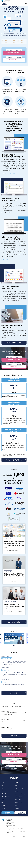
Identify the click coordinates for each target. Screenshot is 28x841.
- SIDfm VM (3, 793)
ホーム (2, 782)
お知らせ (17, 782)
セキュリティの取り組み (20, 794)
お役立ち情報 (17, 791)
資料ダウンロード (18, 802)
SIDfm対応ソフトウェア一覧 (8, 173)
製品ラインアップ (5, 788)
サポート (3, 808)
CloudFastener (9, 829)
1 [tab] (13, 645)
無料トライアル (18, 805)
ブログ (16, 785)
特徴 (2, 785)
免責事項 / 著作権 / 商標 (19, 797)
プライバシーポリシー (22, 836)
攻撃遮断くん (9, 820)
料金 (2, 802)
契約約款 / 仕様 (18, 799)
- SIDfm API (3, 799)
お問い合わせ (17, 808)
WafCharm (8, 823)
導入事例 (3, 805)
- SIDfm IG (3, 790)
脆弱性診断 (8, 832)
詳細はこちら (4, 259)
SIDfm (7, 826)
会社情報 (14, 836)
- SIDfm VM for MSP (5, 796)
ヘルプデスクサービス (19, 788)
